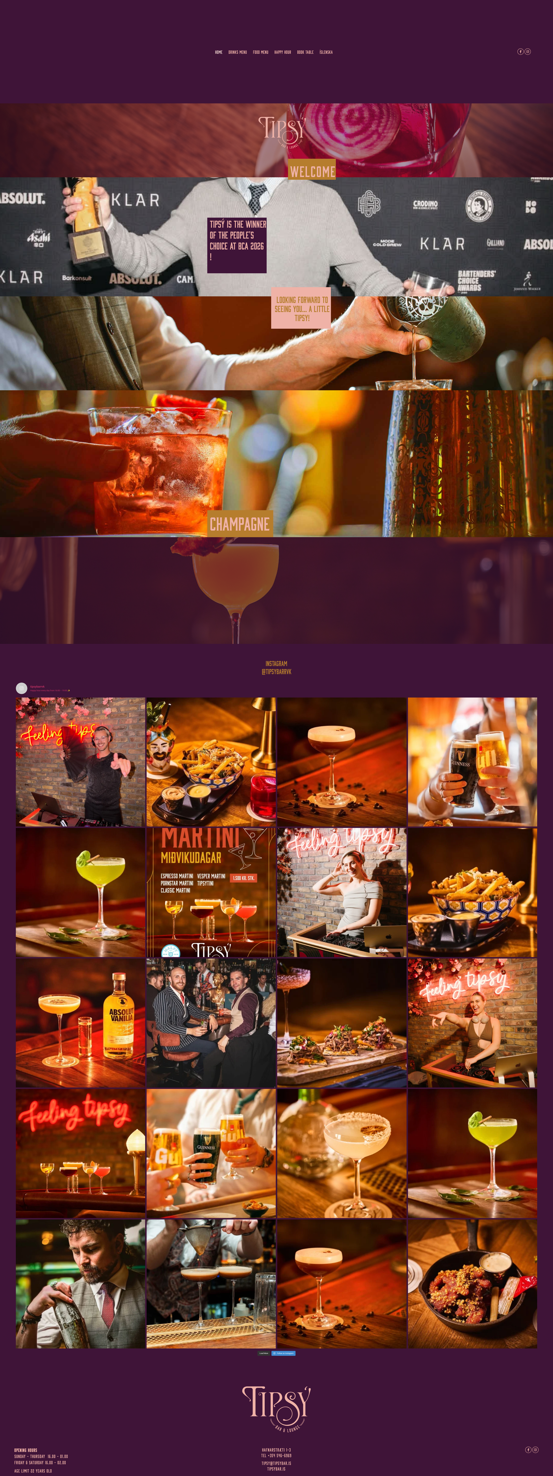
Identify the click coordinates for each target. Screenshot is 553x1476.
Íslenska (326, 51)
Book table (305, 51)
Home (218, 51)
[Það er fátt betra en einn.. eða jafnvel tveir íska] (472, 762)
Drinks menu (238, 51)
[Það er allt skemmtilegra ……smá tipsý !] (80, 1153)
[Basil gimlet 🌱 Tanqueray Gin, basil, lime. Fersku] (80, 892)
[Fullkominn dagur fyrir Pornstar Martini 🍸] (80, 1023)
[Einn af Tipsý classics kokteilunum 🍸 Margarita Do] (342, 1153)
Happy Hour (282, 51)
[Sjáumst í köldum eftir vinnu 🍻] (211, 1153)
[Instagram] (527, 51)
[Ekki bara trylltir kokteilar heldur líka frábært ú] (472, 1284)
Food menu (260, 51)
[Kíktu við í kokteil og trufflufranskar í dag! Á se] (472, 892)
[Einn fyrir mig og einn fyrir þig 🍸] (211, 1284)
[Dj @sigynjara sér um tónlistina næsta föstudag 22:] (342, 892)
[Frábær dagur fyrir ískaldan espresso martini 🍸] (342, 762)
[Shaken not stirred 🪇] (80, 1284)
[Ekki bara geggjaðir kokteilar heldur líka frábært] (342, 1023)
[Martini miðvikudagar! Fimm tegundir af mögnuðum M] (211, 892)
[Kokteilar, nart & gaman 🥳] (211, 762)
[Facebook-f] (520, 51)
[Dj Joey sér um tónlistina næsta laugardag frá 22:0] (80, 762)
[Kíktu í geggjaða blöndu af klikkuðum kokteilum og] (211, 1023)
